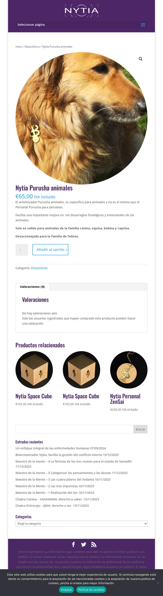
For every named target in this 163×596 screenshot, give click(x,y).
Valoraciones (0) (32, 287)
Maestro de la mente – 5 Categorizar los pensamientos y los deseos (63, 473)
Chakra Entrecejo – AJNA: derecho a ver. (43, 506)
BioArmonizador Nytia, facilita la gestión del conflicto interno (58, 455)
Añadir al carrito (50, 249)
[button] (141, 59)
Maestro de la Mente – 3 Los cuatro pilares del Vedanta (54, 479)
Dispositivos (32, 46)
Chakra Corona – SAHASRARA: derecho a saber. (49, 499)
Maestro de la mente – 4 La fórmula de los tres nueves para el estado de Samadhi (73, 461)
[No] (158, 582)
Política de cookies (91, 589)
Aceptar (66, 589)
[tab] (32, 286)
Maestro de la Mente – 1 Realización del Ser (46, 493)
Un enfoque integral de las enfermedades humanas (52, 448)
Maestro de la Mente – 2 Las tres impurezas (46, 486)
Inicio (18, 46)
